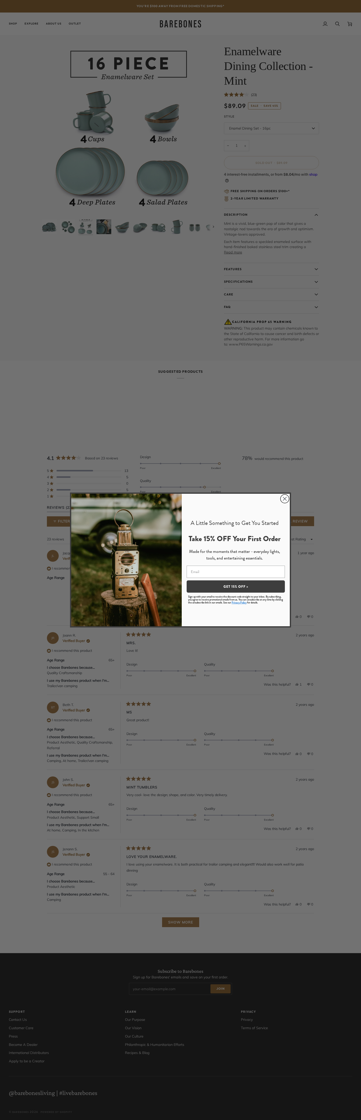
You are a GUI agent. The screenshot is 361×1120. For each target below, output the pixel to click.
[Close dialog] (284, 498)
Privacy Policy (239, 602)
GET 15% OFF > (235, 586)
